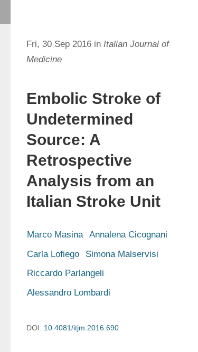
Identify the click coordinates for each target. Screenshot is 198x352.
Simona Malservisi (122, 254)
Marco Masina (55, 235)
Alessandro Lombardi (68, 293)
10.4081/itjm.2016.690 (81, 328)
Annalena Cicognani (128, 235)
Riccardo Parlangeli (65, 273)
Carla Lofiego (53, 254)
